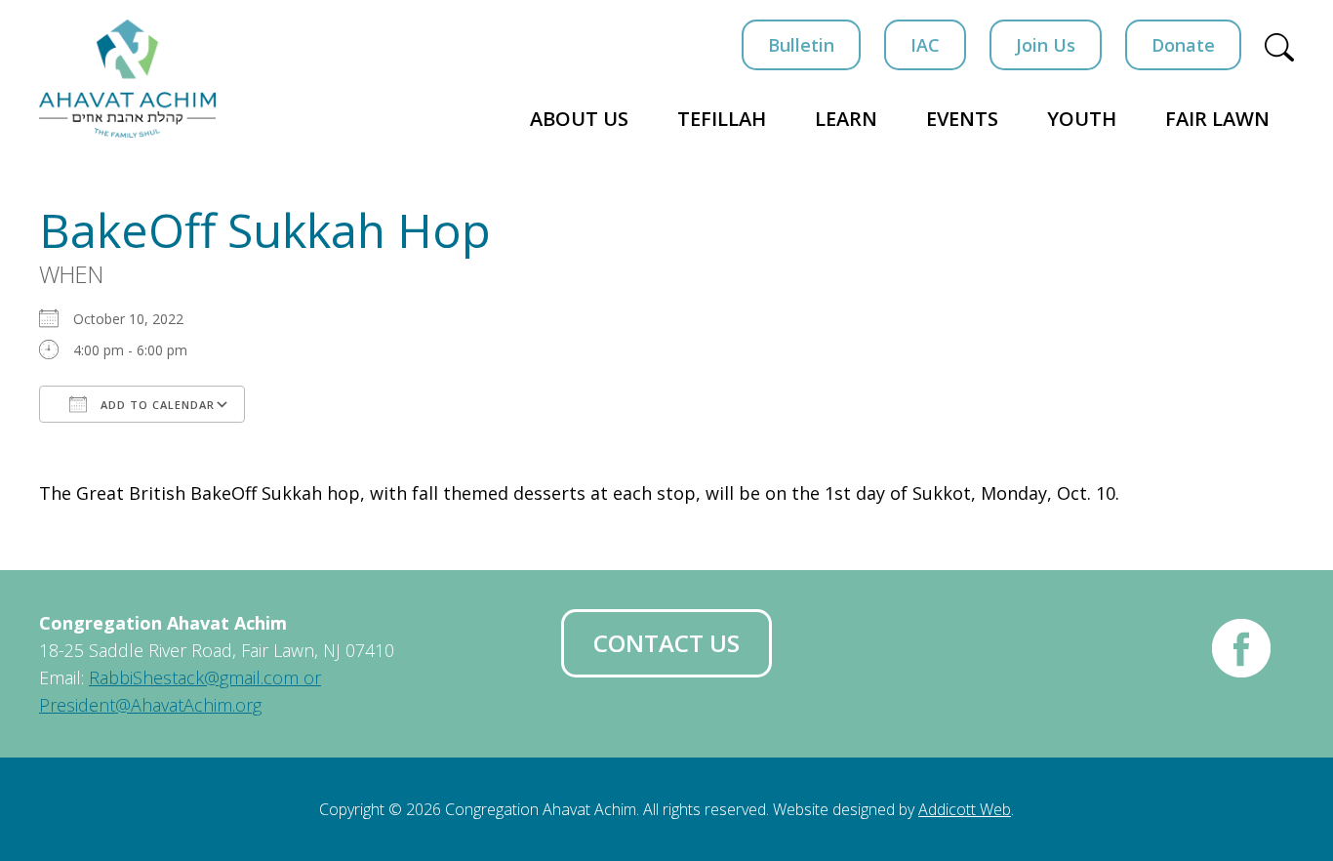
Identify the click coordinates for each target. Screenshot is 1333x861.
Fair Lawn (1217, 118)
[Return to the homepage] (127, 79)
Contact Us (666, 643)
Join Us (1045, 45)
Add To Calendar (156, 404)
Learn (846, 118)
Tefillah (721, 118)
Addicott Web (964, 809)
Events (962, 118)
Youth (1081, 118)
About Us (579, 118)
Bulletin (801, 45)
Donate (1183, 45)
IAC (925, 45)
